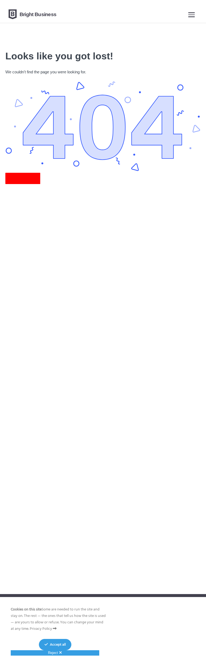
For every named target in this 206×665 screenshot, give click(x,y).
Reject (53, 653)
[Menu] (191, 14)
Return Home (23, 178)
